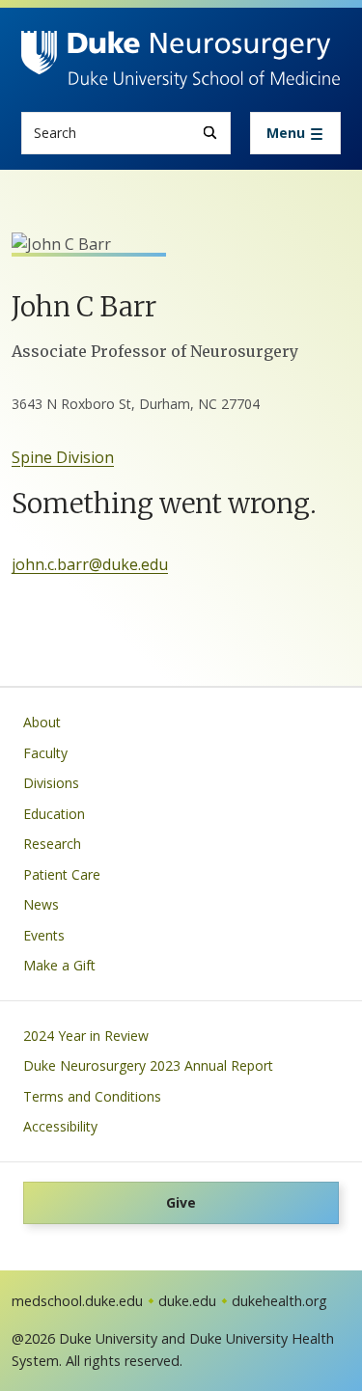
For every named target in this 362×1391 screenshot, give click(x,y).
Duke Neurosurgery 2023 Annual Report (148, 1065)
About (42, 722)
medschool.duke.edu (77, 1301)
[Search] (210, 132)
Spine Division (63, 457)
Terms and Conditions (92, 1096)
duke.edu (187, 1301)
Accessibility (60, 1126)
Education (54, 814)
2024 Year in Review (86, 1035)
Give (181, 1202)
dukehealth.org (279, 1301)
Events (44, 935)
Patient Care (61, 874)
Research (52, 843)
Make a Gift (59, 965)
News (41, 904)
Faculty (45, 753)
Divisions (51, 783)
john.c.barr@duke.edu (90, 564)
